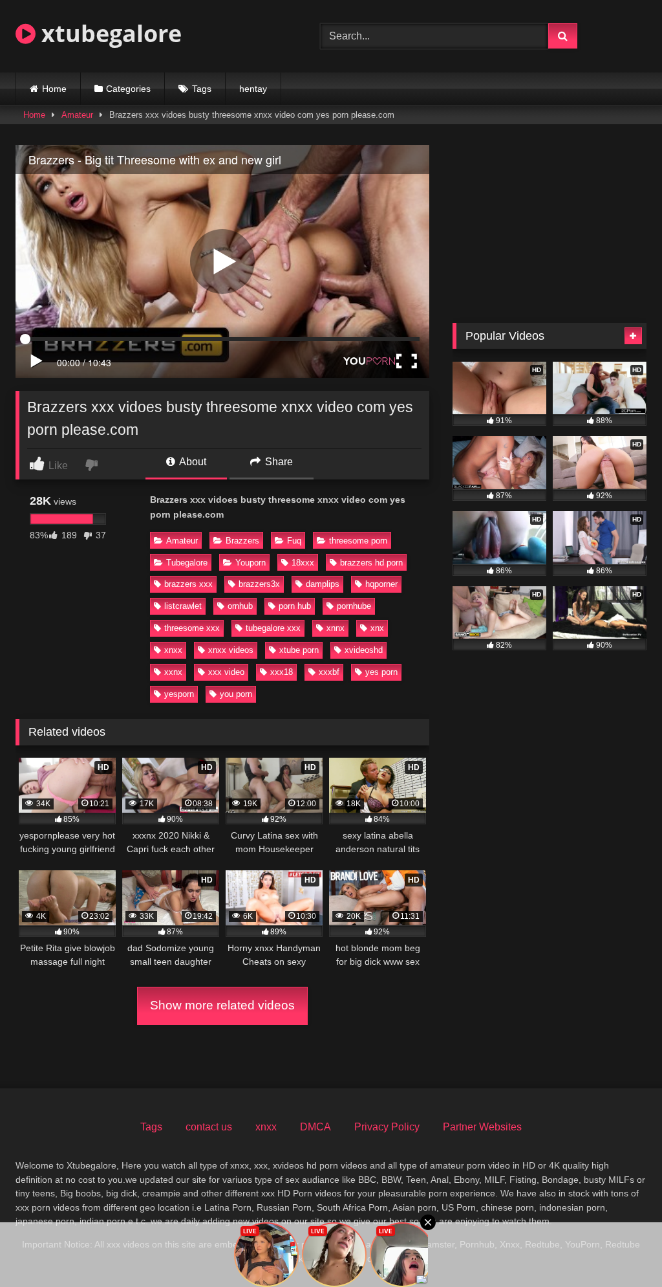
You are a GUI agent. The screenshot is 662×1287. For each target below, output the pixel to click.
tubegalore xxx (273, 628)
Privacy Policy (387, 1126)
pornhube (354, 606)
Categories (128, 88)
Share (277, 461)
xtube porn (299, 650)
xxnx (173, 672)
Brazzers (242, 540)
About (191, 461)
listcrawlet (183, 606)
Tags (201, 88)
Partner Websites (482, 1126)
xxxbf (329, 672)
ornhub (240, 606)
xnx (377, 628)
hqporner (381, 584)
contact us (209, 1126)
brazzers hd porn (371, 562)
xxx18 (281, 672)
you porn (236, 694)
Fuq (294, 540)
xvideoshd (364, 650)
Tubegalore (187, 562)
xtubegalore (109, 33)
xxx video (226, 672)
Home (54, 88)
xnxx (173, 650)
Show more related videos (222, 1005)
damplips (322, 584)
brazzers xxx (188, 584)
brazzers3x (259, 584)
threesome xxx (192, 628)
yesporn (179, 694)
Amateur (77, 115)
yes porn (381, 672)
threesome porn (358, 540)
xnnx (335, 628)
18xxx (303, 562)
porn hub (295, 606)
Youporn (250, 562)
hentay (253, 88)
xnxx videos (230, 650)
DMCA (315, 1126)
